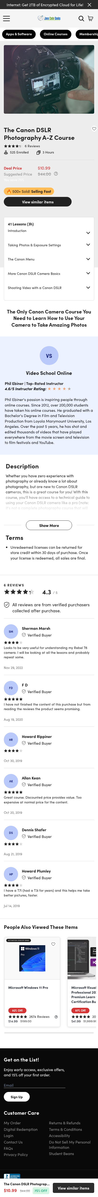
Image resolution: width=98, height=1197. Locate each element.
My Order (12, 1122)
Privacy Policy (16, 1154)
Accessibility (59, 1135)
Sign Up (17, 1096)
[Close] (89, 5)
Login (8, 1135)
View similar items (38, 201)
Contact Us (13, 1141)
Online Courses (56, 33)
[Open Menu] (7, 18)
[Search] (81, 18)
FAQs (8, 1148)
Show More (49, 525)
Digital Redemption (21, 1129)
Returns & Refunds (64, 1122)
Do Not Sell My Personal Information (70, 1144)
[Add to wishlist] (94, 128)
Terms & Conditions (65, 1129)
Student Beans (61, 1153)
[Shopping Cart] (90, 18)
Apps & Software (19, 33)
